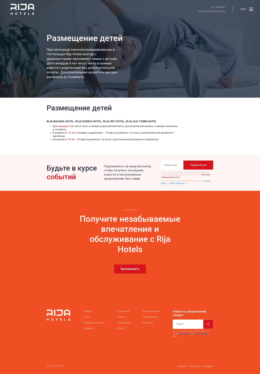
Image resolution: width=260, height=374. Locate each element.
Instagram (208, 366)
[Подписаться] (208, 324)
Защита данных (151, 311)
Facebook (194, 366)
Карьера (88, 328)
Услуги (121, 328)
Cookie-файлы (150, 316)
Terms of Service (177, 183)
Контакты (147, 322)
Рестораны (123, 311)
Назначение (123, 322)
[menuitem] (94, 311)
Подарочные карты (94, 322)
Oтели (86, 316)
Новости (122, 316)
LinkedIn (181, 366)
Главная (87, 311)
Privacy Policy (184, 334)
